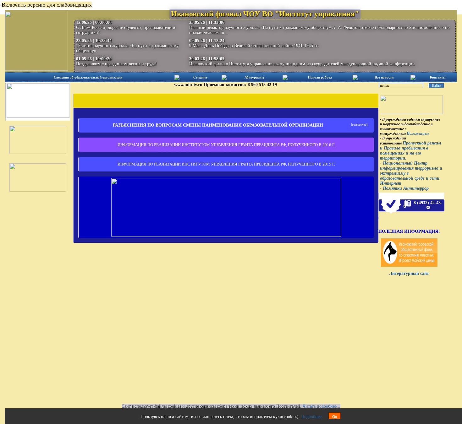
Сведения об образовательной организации (88, 77)
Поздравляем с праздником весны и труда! (116, 64)
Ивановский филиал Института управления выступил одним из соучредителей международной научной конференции (302, 64)
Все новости (384, 77)
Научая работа (320, 77)
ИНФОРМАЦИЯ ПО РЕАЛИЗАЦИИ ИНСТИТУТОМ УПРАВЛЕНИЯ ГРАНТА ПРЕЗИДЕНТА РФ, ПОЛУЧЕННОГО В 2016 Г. (226, 144)
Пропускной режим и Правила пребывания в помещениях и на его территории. (410, 150)
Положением (418, 133)
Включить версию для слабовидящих (47, 5)
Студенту (200, 77)
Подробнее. (312, 416)
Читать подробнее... (321, 406)
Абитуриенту (255, 77)
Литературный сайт (409, 273)
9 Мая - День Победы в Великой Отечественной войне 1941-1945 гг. (254, 45)
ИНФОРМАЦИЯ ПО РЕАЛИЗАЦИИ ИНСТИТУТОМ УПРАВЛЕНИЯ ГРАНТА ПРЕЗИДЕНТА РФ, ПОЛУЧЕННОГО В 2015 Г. (226, 164)
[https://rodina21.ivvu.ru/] (226, 235)
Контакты (438, 77)
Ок (334, 417)
